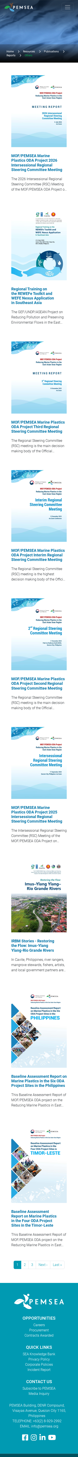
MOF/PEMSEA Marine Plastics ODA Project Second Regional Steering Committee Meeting (38, 683)
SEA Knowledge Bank (39, 1354)
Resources (29, 51)
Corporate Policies (39, 1364)
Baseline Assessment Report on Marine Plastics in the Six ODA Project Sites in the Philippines (39, 1081)
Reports (10, 55)
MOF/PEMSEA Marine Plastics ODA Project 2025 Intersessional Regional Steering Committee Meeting (36, 814)
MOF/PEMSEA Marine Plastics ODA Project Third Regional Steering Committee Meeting (38, 427)
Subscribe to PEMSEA (39, 1388)
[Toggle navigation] (68, 7)
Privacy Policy (39, 1359)
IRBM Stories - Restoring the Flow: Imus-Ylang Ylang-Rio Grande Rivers (32, 945)
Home (10, 51)
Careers (39, 1325)
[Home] (20, 7)
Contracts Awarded (39, 1335)
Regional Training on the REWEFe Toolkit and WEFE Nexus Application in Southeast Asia (32, 296)
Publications (51, 51)
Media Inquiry (39, 1394)
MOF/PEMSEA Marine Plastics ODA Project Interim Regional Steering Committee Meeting (38, 555)
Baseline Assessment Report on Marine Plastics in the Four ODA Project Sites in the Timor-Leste (34, 1218)
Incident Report (39, 1370)
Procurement (39, 1330)
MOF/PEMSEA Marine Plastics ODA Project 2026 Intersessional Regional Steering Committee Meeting (36, 163)
